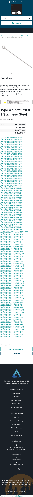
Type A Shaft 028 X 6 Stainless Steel (11, 161)
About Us (16, 417)
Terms (16, 431)
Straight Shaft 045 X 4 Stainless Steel (11, 300)
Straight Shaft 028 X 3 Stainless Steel (11, 255)
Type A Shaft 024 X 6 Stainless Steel (11, 153)
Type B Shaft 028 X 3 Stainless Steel (11, 212)
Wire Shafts (24, 36)
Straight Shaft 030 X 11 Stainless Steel (12, 266)
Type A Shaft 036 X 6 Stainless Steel (11, 182)
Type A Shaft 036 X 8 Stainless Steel (11, 185)
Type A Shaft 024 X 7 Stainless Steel (11, 154)
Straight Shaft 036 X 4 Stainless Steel (11, 316)
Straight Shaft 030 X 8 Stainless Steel (11, 278)
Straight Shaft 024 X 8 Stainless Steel (11, 251)
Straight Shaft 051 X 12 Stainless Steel (12, 329)
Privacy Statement (16, 428)
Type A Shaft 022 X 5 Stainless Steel (11, 141)
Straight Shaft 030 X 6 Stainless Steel (11, 275)
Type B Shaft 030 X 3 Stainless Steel (11, 222)
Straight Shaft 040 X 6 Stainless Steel (11, 292)
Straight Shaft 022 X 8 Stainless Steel (11, 241)
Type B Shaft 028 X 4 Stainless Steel (11, 214)
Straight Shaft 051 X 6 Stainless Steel (11, 331)
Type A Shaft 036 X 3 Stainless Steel (11, 177)
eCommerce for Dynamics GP (17, 496)
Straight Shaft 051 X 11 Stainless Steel (12, 328)
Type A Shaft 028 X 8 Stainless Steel (11, 165)
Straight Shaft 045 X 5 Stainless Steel (11, 302)
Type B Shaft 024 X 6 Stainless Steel (11, 207)
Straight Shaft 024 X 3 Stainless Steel (11, 243)
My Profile (17, 396)
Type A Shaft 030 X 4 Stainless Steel (11, 168)
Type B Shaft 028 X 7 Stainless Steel (11, 219)
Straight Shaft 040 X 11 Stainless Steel (12, 283)
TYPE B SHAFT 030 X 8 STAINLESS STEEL (14, 231)
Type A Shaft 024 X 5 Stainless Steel (11, 151)
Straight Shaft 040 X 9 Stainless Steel (11, 297)
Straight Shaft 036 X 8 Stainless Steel (11, 322)
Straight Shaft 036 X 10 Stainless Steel (12, 309)
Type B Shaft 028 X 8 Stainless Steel (11, 221)
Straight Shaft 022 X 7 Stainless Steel (11, 239)
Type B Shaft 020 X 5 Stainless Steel (11, 187)
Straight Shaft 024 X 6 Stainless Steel (11, 248)
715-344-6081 (16, 454)
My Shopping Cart (16, 400)
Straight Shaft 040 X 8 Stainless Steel (11, 295)
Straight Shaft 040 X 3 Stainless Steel (11, 287)
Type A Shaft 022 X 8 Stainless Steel (11, 146)
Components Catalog (16, 421)
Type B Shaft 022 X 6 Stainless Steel (11, 197)
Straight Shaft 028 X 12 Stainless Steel (12, 253)
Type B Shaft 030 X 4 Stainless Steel (11, 224)
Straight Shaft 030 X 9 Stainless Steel (11, 280)
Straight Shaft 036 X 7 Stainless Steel (11, 321)
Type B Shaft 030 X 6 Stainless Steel (11, 227)
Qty (1, 345)
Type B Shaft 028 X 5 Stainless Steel (11, 216)
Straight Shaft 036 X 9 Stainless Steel (11, 324)
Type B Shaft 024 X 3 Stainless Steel (11, 202)
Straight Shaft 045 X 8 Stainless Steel (11, 307)
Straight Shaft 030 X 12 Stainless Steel (12, 268)
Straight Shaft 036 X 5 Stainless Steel (11, 317)
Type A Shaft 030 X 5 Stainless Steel (11, 170)
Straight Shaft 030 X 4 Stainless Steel (11, 272)
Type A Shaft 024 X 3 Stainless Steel (11, 148)
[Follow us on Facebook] (14, 469)
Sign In (12, 1)
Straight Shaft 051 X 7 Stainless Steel (11, 333)
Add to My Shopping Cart (16, 349)
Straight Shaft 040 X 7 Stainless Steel (11, 294)
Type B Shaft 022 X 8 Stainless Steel (11, 200)
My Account (16, 393)
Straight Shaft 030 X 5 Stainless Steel (11, 273)
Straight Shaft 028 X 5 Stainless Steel (11, 258)
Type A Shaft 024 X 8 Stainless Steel (11, 156)
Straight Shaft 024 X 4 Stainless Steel (11, 244)
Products (17, 36)
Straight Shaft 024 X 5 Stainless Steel (11, 246)
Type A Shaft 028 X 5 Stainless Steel (11, 160)
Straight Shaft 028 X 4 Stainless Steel (11, 256)
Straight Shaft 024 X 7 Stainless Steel (11, 249)
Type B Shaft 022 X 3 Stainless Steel (11, 192)
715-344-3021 (16, 459)
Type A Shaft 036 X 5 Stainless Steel (11, 180)
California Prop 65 (16, 435)
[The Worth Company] (16, 9)
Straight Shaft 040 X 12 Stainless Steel (12, 285)
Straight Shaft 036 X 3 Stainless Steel (11, 314)
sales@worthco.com (16, 464)
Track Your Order (19, 1)
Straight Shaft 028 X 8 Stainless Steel (11, 263)
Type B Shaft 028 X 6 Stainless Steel (11, 217)
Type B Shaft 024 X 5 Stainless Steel (11, 205)
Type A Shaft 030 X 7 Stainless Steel (11, 173)
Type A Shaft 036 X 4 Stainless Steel (11, 178)
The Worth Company (6, 36)
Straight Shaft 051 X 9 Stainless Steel (11, 336)
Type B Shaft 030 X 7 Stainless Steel (11, 229)
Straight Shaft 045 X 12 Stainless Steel (12, 299)
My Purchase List (16, 407)
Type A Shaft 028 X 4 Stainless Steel (11, 158)
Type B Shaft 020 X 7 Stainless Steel (11, 190)
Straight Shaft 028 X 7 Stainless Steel (11, 261)
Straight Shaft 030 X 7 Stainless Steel (11, 277)
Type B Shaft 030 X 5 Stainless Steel (11, 226)
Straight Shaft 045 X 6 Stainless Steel (11, 304)
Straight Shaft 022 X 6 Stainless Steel (11, 238)
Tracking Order (16, 404)
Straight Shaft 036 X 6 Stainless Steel (11, 319)
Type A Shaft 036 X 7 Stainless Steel (11, 183)
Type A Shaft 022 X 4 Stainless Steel (11, 138)
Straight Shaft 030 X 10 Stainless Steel (12, 265)
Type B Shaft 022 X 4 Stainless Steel (11, 194)
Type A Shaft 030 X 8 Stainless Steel (11, 175)
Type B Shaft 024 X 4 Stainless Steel (11, 204)
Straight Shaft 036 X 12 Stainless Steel (12, 312)
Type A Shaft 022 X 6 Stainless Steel (11, 143)
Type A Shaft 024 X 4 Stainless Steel (11, 149)
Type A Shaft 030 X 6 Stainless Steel (11, 171)
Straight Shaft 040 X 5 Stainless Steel (11, 290)
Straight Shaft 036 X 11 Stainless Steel (12, 311)
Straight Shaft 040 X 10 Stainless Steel (12, 282)
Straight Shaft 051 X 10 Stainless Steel (12, 326)
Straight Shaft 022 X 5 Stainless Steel (11, 236)
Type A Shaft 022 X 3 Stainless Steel (11, 139)
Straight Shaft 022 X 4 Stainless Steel (11, 234)
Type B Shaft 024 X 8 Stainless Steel (11, 210)
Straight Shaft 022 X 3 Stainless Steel (11, 233)
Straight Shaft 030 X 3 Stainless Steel (11, 270)
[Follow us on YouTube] (19, 469)
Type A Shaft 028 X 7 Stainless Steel (11, 163)
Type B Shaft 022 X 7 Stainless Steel (11, 199)
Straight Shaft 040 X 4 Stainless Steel (11, 289)
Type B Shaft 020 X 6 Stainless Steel (11, 188)
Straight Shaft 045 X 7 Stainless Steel (11, 305)
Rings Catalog (16, 424)
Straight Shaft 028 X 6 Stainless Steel (11, 260)
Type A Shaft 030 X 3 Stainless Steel (11, 166)
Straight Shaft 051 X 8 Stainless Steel (11, 334)
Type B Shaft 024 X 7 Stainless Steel (11, 209)
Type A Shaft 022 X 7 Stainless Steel (11, 144)
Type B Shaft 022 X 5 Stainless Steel (11, 195)
